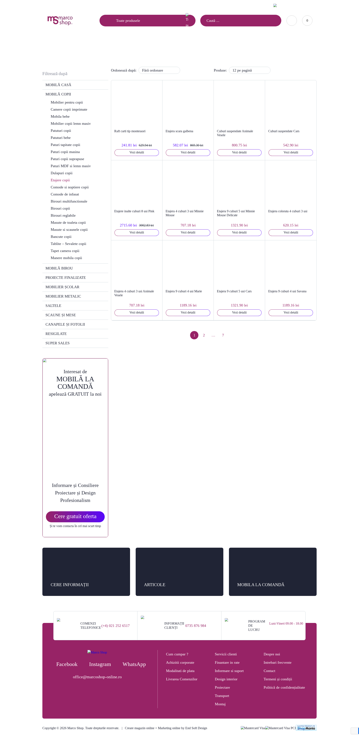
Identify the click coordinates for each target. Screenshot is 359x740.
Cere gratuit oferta (75, 516)
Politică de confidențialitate (284, 687)
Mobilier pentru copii (67, 102)
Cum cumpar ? (177, 654)
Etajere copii (60, 180)
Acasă (154, 49)
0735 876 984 (195, 626)
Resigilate (56, 334)
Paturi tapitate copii (65, 145)
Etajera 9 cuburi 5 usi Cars (234, 291)
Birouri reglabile (63, 215)
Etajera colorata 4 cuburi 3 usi (287, 211)
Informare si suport (229, 671)
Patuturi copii (61, 130)
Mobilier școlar (62, 287)
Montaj (220, 704)
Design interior (226, 679)
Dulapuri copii (62, 173)
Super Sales (57, 343)
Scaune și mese (60, 315)
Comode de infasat (65, 194)
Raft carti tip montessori (129, 131)
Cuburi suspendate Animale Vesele (235, 133)
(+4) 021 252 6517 (115, 626)
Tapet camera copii (65, 251)
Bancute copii (61, 237)
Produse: (220, 70)
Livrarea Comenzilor (181, 679)
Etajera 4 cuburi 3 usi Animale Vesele (134, 293)
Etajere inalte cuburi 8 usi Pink (134, 211)
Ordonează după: (123, 70)
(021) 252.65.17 (229, 5)
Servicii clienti (226, 654)
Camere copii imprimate (69, 109)
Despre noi (272, 654)
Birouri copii (60, 208)
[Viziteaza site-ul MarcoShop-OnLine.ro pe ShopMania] (306, 728)
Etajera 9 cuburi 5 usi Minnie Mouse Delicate (236, 213)
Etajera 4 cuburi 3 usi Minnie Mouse (185, 213)
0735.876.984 (254, 5)
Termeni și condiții (278, 679)
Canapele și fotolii (65, 324)
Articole (52, 6)
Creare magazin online (139, 728)
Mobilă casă (58, 85)
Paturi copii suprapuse (67, 159)
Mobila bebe (60, 116)
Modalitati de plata (180, 671)
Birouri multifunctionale (69, 201)
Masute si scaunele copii (69, 229)
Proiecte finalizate (65, 277)
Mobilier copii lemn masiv (71, 123)
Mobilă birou (59, 268)
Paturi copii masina (65, 152)
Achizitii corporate (180, 662)
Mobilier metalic (63, 296)
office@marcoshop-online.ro (97, 677)
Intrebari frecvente (277, 662)
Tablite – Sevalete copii (68, 244)
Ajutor (71, 6)
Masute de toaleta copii (68, 222)
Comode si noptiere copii (70, 187)
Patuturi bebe (61, 138)
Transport (222, 696)
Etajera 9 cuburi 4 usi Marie (184, 291)
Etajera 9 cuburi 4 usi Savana (287, 291)
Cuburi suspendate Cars (283, 131)
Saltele (53, 306)
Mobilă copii (173, 49)
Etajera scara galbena (179, 131)
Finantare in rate (227, 662)
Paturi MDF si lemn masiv (71, 166)
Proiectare (222, 687)
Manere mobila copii (66, 258)
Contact (90, 6)
